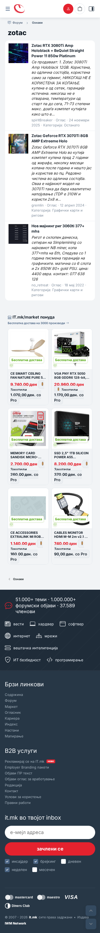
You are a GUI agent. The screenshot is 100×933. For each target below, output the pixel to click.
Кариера (12, 718)
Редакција (13, 785)
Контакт (11, 791)
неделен (19, 869)
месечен (47, 869)
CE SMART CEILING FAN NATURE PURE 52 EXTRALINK (27, 377)
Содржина (14, 694)
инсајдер (20, 861)
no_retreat (39, 285)
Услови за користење (23, 797)
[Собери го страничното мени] (7, 8)
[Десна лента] (91, 8)
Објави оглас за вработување (30, 779)
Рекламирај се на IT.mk (29, 761)
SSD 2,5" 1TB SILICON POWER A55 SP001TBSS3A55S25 (71, 457)
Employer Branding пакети (27, 767)
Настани (12, 730)
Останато (72, 125)
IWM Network (15, 923)
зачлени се (50, 849)
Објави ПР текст (18, 773)
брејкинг (48, 861)
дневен (74, 861)
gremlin (37, 205)
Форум (11, 700)
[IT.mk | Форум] (19, 8)
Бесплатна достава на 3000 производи (37, 323)
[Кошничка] (79, 8)
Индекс (11, 724)
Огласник (13, 712)
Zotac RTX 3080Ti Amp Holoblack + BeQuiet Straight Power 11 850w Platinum (57, 50)
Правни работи (18, 802)
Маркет (11, 706)
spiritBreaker (42, 120)
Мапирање (14, 736)
